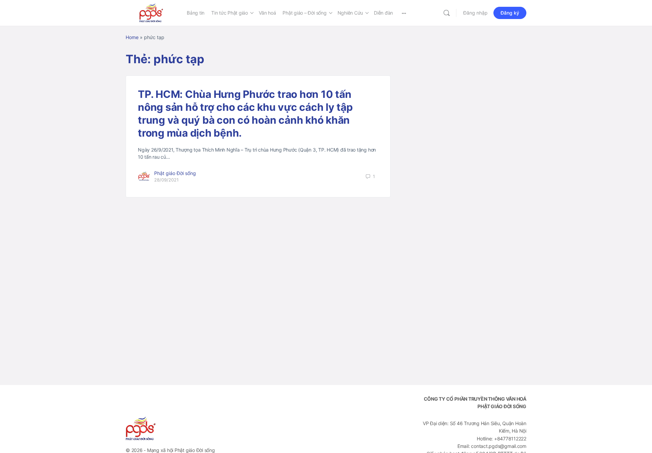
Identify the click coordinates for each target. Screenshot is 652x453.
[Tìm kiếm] (446, 13)
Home (132, 37)
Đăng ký (510, 13)
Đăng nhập (475, 13)
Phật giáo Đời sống (175, 173)
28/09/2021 (166, 179)
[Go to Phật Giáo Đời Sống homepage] (151, 12)
